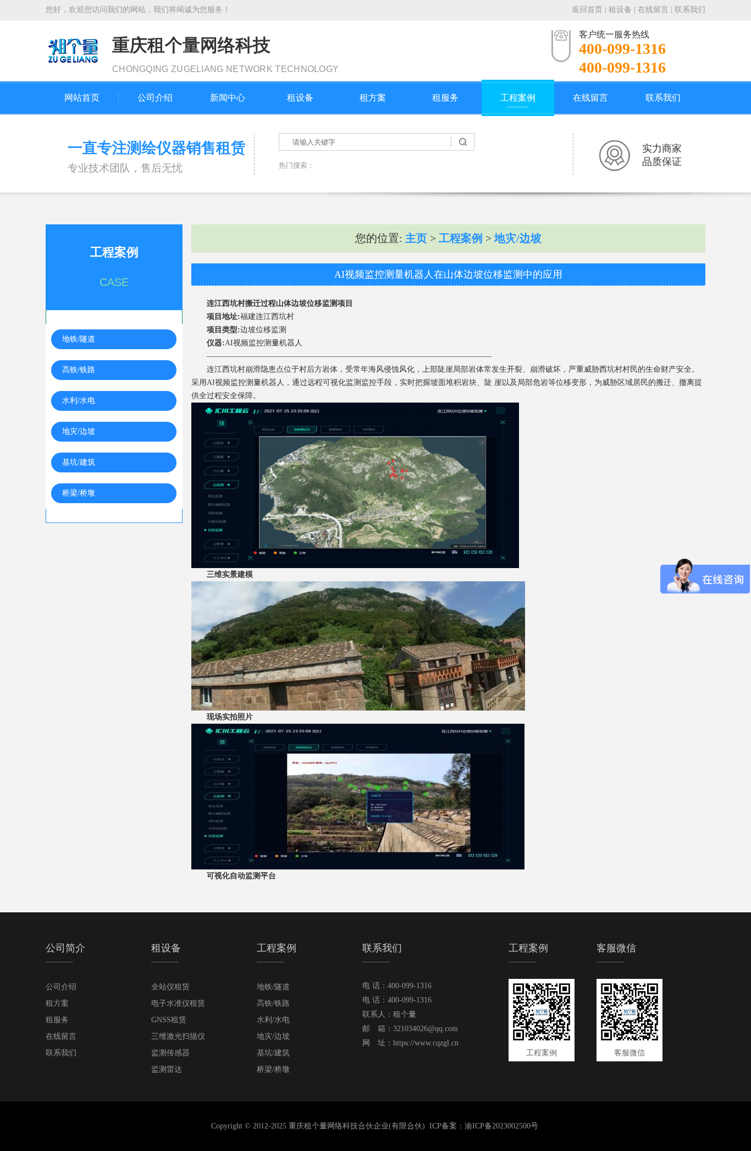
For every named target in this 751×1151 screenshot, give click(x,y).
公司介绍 (155, 97)
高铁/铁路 (78, 370)
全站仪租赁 (170, 987)
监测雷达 (166, 1069)
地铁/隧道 (78, 339)
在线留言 (653, 9)
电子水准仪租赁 (178, 1003)
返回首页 (587, 9)
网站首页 (82, 97)
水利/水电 (78, 400)
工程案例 (517, 97)
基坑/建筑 (78, 462)
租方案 (373, 97)
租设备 (620, 9)
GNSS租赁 (168, 1020)
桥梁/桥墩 (78, 493)
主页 (416, 238)
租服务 (445, 97)
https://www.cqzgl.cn (426, 1043)
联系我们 (690, 9)
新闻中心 (227, 97)
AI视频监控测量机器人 (263, 343)
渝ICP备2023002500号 (501, 1126)
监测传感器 (170, 1053)
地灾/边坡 (78, 431)
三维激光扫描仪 (178, 1036)
